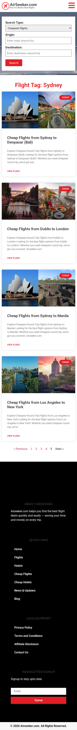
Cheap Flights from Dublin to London (38, 229)
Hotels (18, 565)
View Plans (13, 171)
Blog (17, 599)
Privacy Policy (23, 627)
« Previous (20, 449)
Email (14, 686)
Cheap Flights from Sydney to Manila (38, 316)
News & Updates (24, 590)
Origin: (10, 34)
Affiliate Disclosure (26, 644)
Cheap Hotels (23, 582)
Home (18, 549)
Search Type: (14, 22)
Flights (18, 557)
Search (13, 63)
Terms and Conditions (28, 636)
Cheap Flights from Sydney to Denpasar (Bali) (32, 140)
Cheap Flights (23, 574)
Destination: (13, 47)
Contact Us (21, 652)
